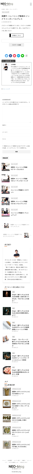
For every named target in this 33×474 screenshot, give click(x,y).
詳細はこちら (16, 35)
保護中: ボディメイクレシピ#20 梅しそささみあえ (21, 445)
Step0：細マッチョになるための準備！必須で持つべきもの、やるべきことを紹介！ (20, 298)
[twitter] (6, 55)
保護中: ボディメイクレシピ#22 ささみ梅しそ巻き (21, 419)
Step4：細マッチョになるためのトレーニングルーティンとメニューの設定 (20, 358)
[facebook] (10, 55)
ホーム (4, 460)
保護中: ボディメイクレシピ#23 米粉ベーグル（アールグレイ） (21, 406)
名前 (4, 125)
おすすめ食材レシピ (13, 462)
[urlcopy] (26, 55)
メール (4, 132)
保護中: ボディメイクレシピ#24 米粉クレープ (21, 393)
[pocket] (14, 55)
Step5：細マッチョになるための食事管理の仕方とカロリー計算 (20, 372)
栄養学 (23, 460)
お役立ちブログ (23, 462)
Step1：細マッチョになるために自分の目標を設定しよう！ (20, 313)
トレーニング (6, 89)
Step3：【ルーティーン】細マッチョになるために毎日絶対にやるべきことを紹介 (20, 342)
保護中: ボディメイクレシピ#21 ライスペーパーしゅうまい (21, 432)
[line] (22, 55)
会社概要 (10, 460)
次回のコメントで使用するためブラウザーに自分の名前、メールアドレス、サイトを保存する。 (16, 147)
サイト (4, 139)
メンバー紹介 (17, 460)
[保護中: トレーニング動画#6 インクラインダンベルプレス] (18, 55)
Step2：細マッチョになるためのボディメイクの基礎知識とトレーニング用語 (20, 327)
